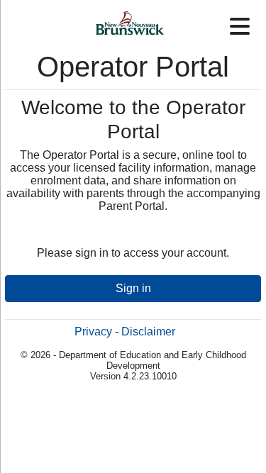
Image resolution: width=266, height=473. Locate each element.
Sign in (133, 288)
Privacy (93, 331)
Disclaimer (148, 331)
